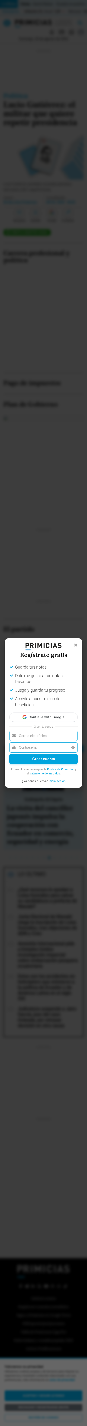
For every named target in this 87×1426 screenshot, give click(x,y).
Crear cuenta (43, 759)
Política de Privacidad (60, 769)
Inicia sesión (56, 781)
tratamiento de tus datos (45, 773)
